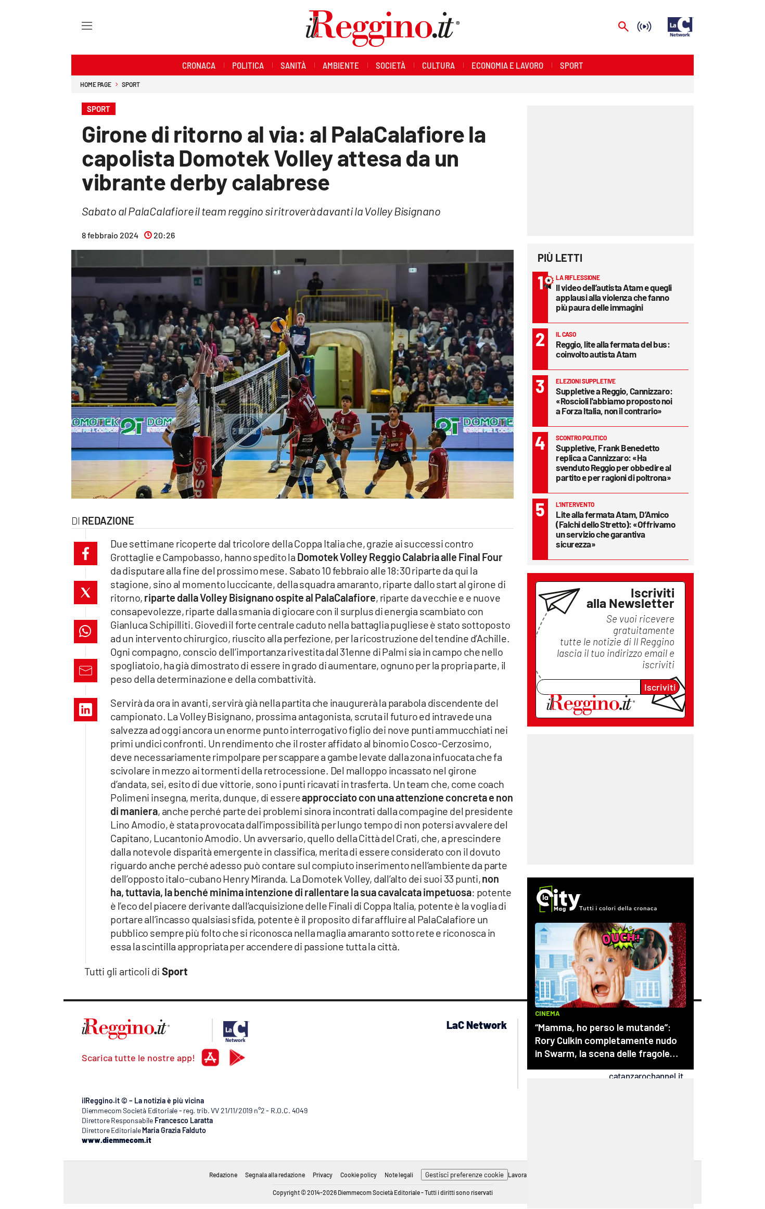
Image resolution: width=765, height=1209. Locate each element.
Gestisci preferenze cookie (464, 1174)
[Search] (623, 27)
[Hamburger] (77, 25)
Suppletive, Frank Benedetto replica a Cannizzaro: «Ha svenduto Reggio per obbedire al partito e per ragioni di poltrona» (613, 462)
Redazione (223, 1174)
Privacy (323, 1174)
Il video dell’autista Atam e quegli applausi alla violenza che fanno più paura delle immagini (614, 297)
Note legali (399, 1174)
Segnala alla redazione (275, 1174)
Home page (95, 84)
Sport (131, 84)
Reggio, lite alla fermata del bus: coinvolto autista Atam (613, 349)
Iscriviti (660, 687)
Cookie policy (358, 1174)
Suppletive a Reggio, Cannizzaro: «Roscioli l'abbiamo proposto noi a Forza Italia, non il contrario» (614, 401)
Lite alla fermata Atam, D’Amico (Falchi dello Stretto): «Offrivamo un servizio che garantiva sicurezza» (615, 529)
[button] (85, 553)
